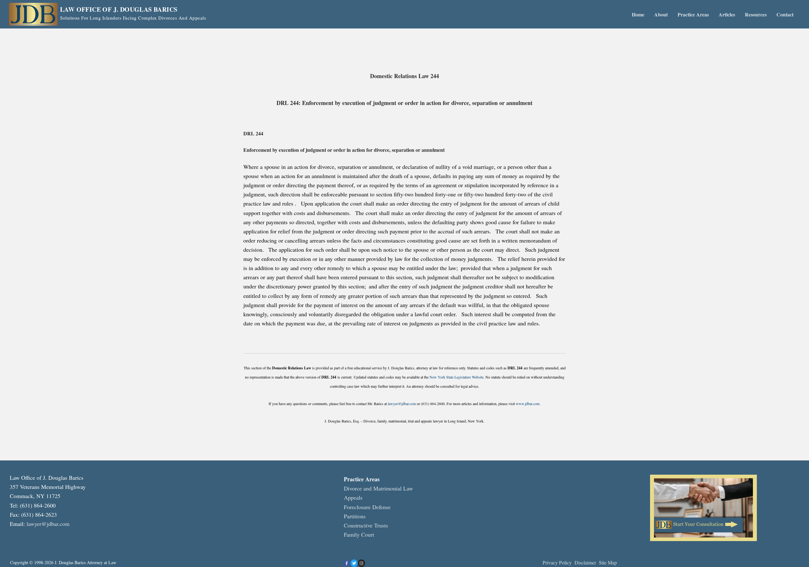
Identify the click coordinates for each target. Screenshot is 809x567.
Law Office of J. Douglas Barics (118, 9)
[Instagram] (361, 563)
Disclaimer (586, 562)
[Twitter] (354, 563)
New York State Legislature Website (456, 376)
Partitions (355, 516)
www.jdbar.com (527, 403)
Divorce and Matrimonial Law (378, 488)
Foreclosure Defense (367, 507)
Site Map (608, 562)
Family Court (359, 534)
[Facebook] (346, 563)
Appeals (353, 497)
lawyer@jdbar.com (402, 403)
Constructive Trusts (366, 525)
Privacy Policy (557, 562)
